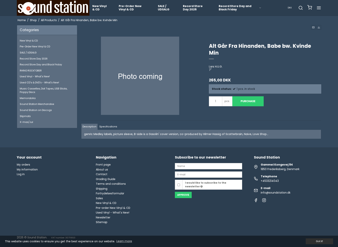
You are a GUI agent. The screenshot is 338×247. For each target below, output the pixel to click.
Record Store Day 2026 (193, 8)
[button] (313, 27)
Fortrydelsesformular (110, 193)
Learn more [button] (124, 241)
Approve (183, 195)
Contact (101, 174)
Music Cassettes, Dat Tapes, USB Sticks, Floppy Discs (43, 90)
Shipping (101, 189)
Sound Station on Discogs (36, 110)
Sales (99, 198)
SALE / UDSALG (163, 8)
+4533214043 (270, 181)
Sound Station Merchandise (37, 104)
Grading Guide (105, 179)
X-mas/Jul (26, 122)
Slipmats (25, 116)
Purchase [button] (248, 101)
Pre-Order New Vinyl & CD (130, 8)
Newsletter (103, 217)
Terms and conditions (111, 184)
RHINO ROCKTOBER (31, 70)
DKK (290, 7)
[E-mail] (208, 174)
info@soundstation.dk (275, 193)
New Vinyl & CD (99, 8)
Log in (21, 174)
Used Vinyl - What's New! (35, 76)
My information (27, 169)
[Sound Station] (53, 8)
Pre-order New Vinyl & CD (113, 208)
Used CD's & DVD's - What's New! (39, 82)
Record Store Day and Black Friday (235, 8)
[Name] (208, 166)
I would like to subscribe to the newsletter (205, 184)
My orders (23, 165)
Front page (103, 165)
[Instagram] (264, 201)
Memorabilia (28, 98)
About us (102, 169)
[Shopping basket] (309, 8)
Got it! (319, 241)
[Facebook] (256, 201)
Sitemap (101, 222)
